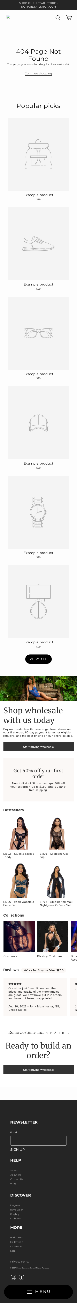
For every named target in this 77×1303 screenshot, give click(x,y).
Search (14, 1170)
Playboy (15, 1214)
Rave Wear (16, 1209)
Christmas (16, 1246)
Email (13, 1132)
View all (38, 659)
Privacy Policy (19, 1261)
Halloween (16, 1242)
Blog (13, 1183)
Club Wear (16, 1218)
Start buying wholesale (38, 746)
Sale (12, 1250)
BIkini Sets (16, 1237)
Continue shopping (38, 73)
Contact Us (16, 1179)
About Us (15, 1174)
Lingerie (15, 1205)
